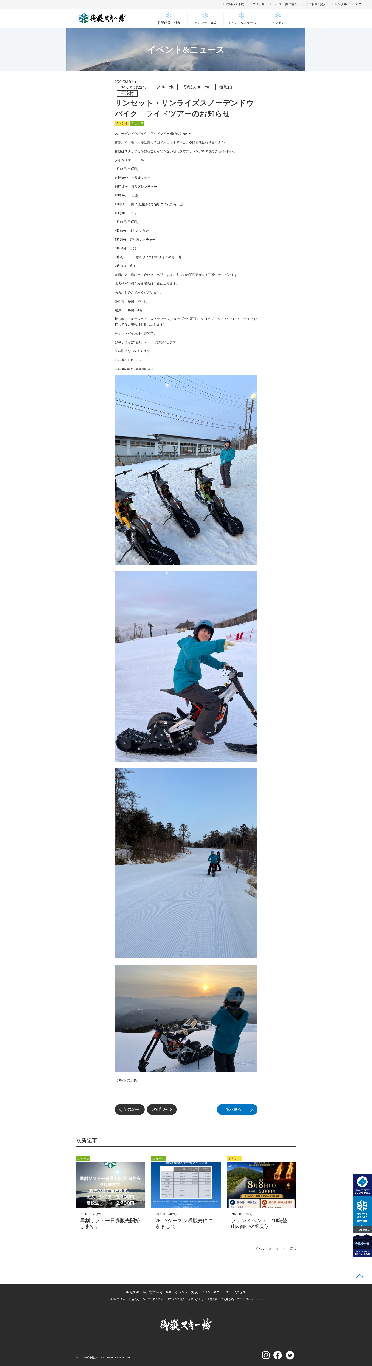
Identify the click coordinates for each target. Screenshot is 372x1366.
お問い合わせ (196, 1299)
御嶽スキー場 (136, 1292)
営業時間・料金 (169, 23)
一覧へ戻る (239, 1109)
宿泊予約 (259, 4)
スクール (361, 4)
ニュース (137, 123)
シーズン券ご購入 (285, 4)
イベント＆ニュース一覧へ (275, 1249)
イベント (121, 123)
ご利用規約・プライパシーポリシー (241, 1299)
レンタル (341, 4)
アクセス (278, 23)
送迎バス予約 (235, 4)
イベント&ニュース (242, 23)
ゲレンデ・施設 (205, 23)
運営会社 (212, 1299)
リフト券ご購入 (315, 4)
